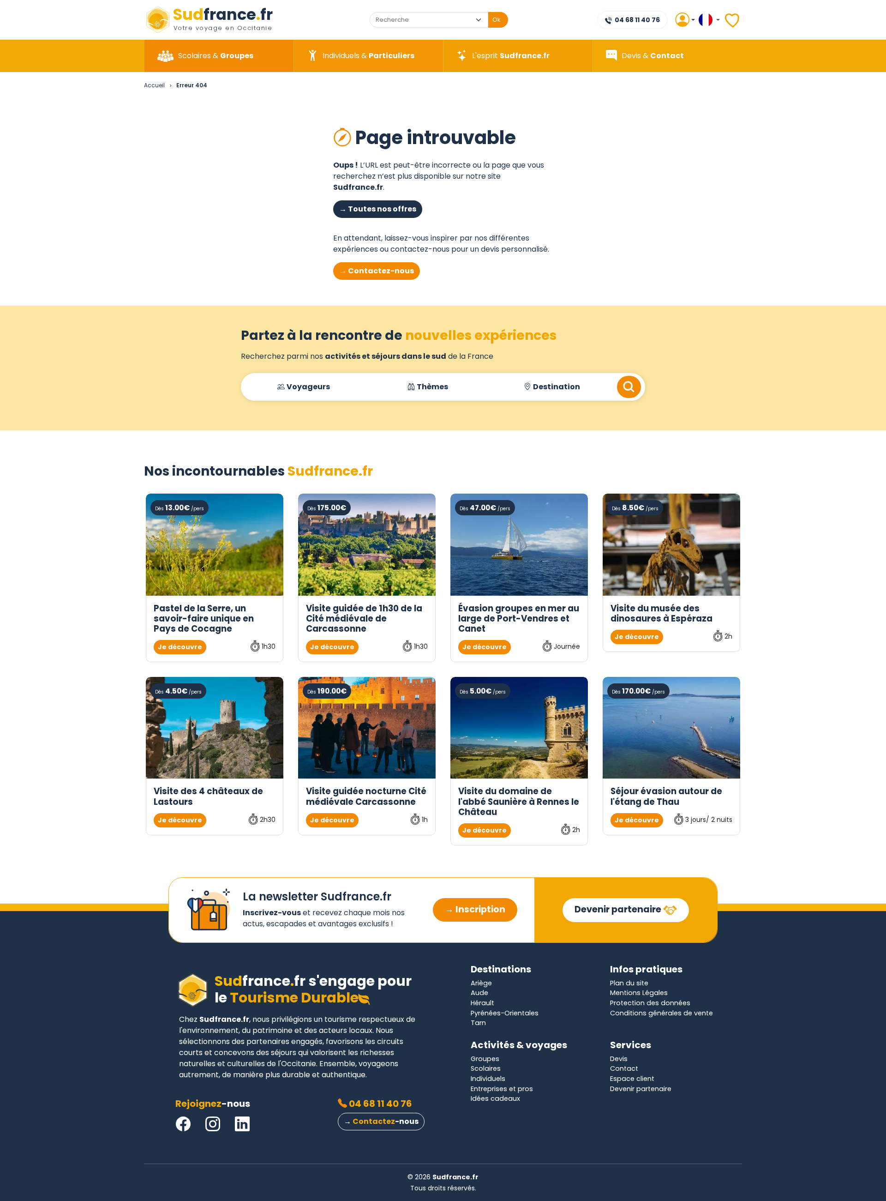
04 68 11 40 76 (636, 19)
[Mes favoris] (733, 20)
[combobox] (420, 19)
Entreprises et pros (502, 1088)
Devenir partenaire (619, 909)
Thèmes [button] (432, 386)
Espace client (632, 1078)
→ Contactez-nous (376, 271)
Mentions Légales (639, 992)
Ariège (481, 983)
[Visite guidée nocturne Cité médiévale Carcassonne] (367, 728)
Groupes (485, 1058)
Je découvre (180, 647)
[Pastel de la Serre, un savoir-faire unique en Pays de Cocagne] (214, 545)
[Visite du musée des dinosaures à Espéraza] (671, 545)
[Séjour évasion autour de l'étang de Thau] (671, 728)
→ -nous (381, 1121)
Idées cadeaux (495, 1098)
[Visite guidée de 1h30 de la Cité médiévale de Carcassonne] (367, 545)
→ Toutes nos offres (377, 209)
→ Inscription (475, 909)
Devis (619, 1058)
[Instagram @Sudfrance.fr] (212, 1124)
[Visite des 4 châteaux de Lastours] (214, 728)
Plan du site (629, 983)
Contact (624, 1068)
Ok (496, 19)
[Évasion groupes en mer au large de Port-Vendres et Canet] (519, 545)
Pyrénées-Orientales (505, 1013)
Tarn (478, 1022)
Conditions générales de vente (661, 1013)
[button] (681, 20)
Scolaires (486, 1068)
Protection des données (650, 1003)
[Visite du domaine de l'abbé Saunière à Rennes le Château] (519, 728)
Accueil (154, 85)
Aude (479, 992)
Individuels (488, 1078)
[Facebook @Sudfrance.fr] (183, 1124)
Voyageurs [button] (308, 386)
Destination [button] (556, 386)
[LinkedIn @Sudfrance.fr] (242, 1124)
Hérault (482, 1003)
